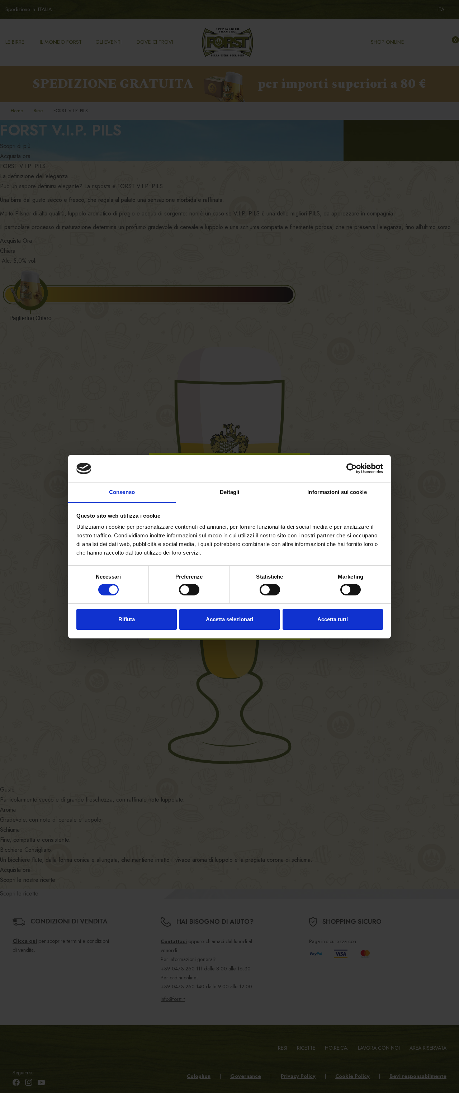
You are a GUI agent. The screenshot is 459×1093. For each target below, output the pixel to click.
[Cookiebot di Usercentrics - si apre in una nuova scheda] (351, 468)
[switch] (189, 589)
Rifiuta (126, 619)
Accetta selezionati (229, 619)
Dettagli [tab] (230, 492)
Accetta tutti (332, 619)
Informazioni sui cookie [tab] (336, 492)
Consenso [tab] (122, 492)
